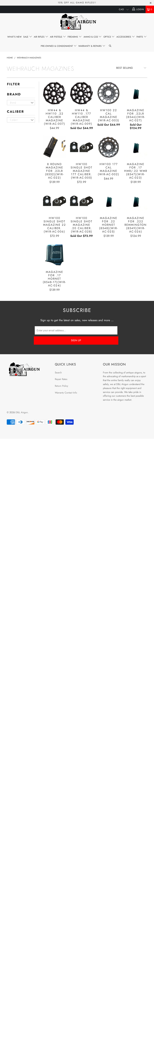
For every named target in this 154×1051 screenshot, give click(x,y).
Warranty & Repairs (90, 46)
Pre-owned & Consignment (57, 46)
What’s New (14, 37)
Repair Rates (61, 379)
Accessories (124, 37)
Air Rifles (39, 37)
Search (58, 372)
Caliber (15, 111)
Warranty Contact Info (66, 392)
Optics (107, 37)
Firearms (73, 37)
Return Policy (61, 386)
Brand (14, 94)
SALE (26, 37)
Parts (140, 37)
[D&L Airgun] (77, 22)
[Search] (110, 46)
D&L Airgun (22, 412)
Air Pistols (56, 37)
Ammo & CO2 (91, 37)
